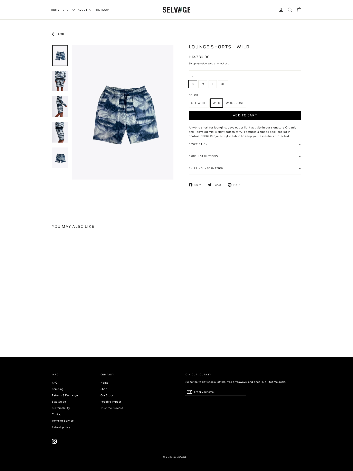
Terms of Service (63, 420)
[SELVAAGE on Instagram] (54, 441)
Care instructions (203, 156)
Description (198, 144)
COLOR (193, 95)
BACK (59, 34)
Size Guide (59, 401)
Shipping (194, 63)
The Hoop (102, 10)
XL (223, 84)
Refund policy (61, 427)
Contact (57, 414)
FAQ (55, 382)
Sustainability (61, 408)
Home (55, 10)
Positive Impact (111, 401)
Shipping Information (206, 168)
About (83, 10)
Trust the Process (112, 408)
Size (192, 77)
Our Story (107, 395)
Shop (67, 10)
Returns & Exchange (65, 395)
